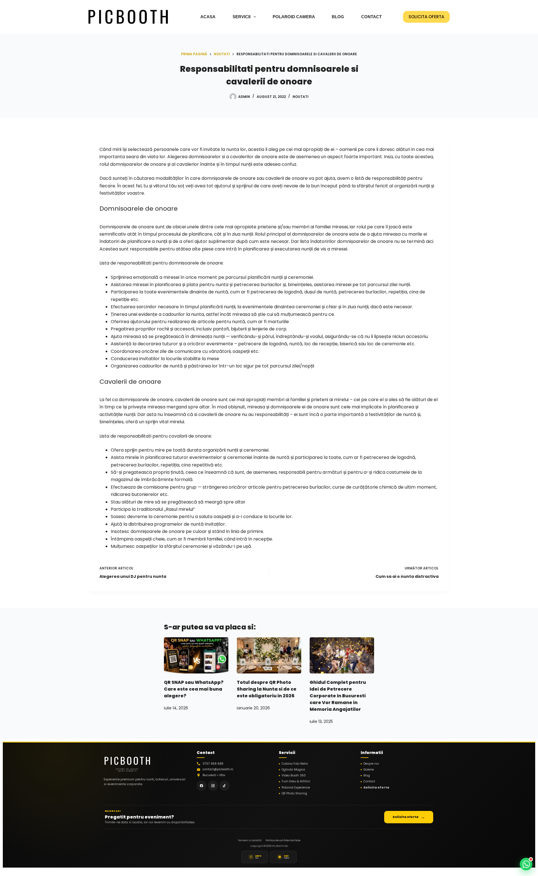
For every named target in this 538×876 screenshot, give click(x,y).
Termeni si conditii (250, 840)
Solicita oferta (376, 788)
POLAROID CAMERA (294, 16)
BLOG (338, 16)
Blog (366, 776)
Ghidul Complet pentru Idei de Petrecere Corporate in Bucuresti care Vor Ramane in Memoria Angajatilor (338, 695)
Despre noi (371, 764)
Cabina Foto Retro (295, 764)
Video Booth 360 (294, 776)
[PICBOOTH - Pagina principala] (127, 762)
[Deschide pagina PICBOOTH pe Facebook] (201, 785)
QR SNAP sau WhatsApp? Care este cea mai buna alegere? (194, 689)
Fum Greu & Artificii (296, 781)
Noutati (301, 96)
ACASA (207, 16)
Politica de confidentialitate (283, 840)
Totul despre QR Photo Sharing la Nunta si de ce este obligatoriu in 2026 (266, 689)
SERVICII (242, 16)
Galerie (368, 770)
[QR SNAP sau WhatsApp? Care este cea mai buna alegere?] (196, 655)
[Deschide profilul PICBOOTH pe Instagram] (213, 785)
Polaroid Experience (296, 788)
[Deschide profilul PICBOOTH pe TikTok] (224, 785)
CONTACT (371, 16)
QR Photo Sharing (294, 793)
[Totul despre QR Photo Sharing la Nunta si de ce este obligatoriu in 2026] (269, 655)
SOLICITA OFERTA (426, 17)
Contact (369, 781)
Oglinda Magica (293, 770)
